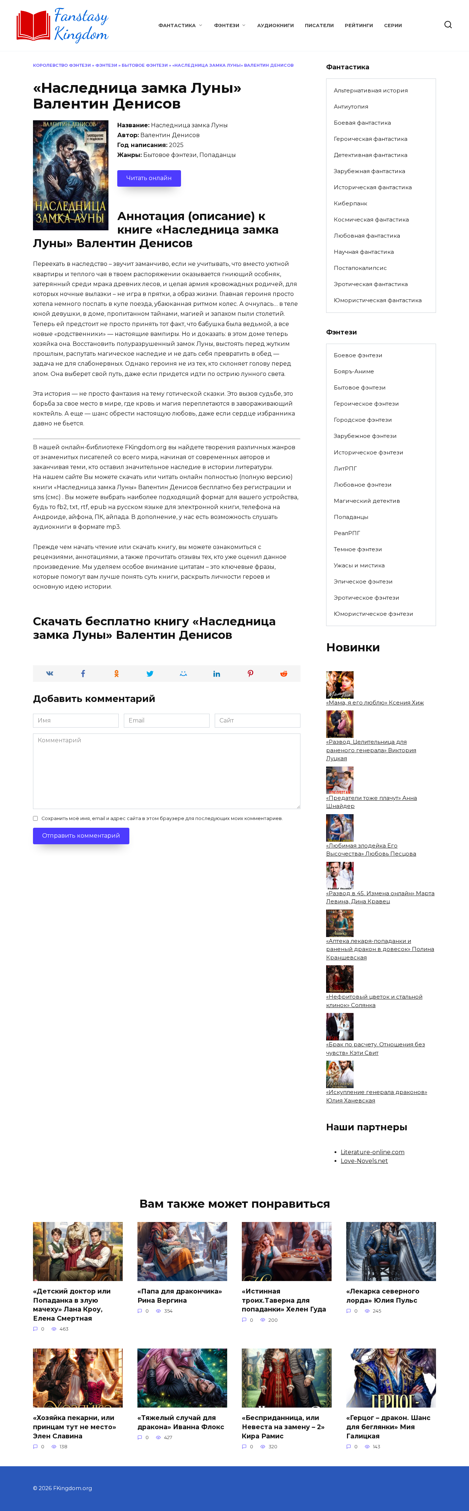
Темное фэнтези (358, 549)
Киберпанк (350, 203)
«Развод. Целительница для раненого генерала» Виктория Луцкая (371, 750)
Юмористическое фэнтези (373, 613)
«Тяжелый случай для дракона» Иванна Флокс (180, 1422)
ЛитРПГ (345, 468)
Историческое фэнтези (368, 452)
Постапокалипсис (360, 267)
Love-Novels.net (364, 1160)
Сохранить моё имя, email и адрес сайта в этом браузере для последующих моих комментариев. (162, 818)
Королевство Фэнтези (62, 65)
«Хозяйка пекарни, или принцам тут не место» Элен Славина (74, 1426)
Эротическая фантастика (371, 284)
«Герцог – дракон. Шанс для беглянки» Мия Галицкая (388, 1426)
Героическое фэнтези (366, 403)
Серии (393, 25)
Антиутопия (351, 106)
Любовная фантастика (367, 235)
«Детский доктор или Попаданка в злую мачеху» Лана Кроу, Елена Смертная (72, 1304)
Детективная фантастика (370, 154)
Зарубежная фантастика (369, 171)
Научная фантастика (364, 251)
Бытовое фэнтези (145, 65)
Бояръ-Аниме (354, 371)
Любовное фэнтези (363, 484)
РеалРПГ (347, 533)
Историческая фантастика (373, 187)
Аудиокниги (275, 25)
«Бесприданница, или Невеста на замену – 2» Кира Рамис (283, 1426)
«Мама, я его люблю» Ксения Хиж (375, 702)
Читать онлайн (149, 178)
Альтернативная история (371, 90)
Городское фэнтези (363, 419)
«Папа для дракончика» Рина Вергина (179, 1295)
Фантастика (177, 25)
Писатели (319, 25)
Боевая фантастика (362, 122)
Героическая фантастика (370, 138)
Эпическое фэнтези (363, 581)
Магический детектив (367, 500)
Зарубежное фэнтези (365, 435)
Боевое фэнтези (358, 355)
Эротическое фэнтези (366, 597)
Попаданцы (351, 516)
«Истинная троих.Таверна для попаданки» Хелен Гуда (284, 1300)
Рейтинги (359, 25)
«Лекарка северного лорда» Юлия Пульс (383, 1295)
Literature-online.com (373, 1152)
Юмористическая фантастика (378, 300)
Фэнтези (226, 25)
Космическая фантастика (371, 219)
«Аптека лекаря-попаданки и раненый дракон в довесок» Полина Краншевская (380, 949)
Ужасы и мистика (359, 565)
